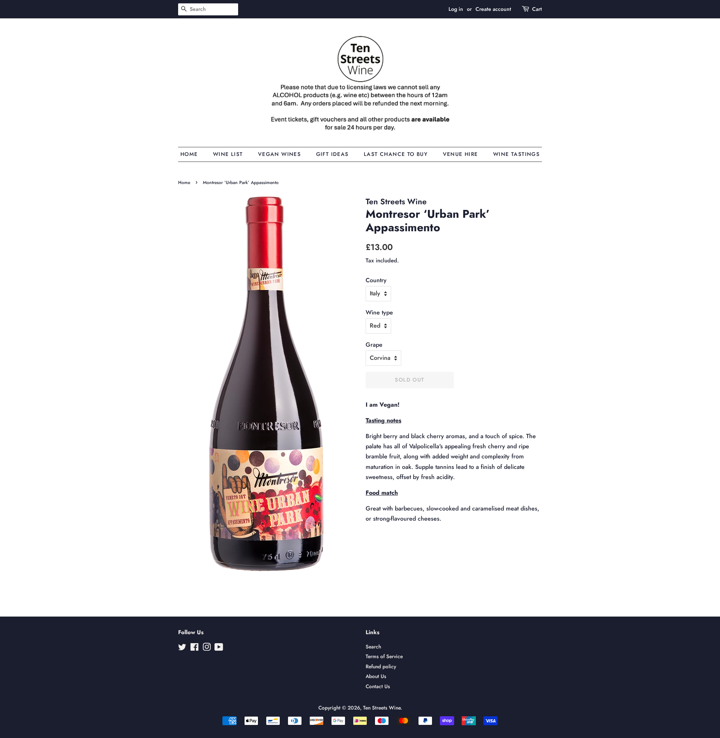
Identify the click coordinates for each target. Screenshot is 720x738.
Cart (537, 9)
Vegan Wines (279, 154)
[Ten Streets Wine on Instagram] (206, 648)
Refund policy (381, 666)
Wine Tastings (516, 154)
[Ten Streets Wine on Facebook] (194, 648)
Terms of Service (384, 656)
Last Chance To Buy (396, 154)
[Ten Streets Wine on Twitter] (182, 648)
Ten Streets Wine (381, 707)
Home (189, 154)
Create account (493, 9)
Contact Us (378, 686)
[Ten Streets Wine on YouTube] (218, 648)
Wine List (228, 154)
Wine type (379, 312)
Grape (374, 344)
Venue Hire (460, 154)
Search (373, 646)
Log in (455, 9)
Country (376, 280)
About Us (376, 676)
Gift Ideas (332, 154)
